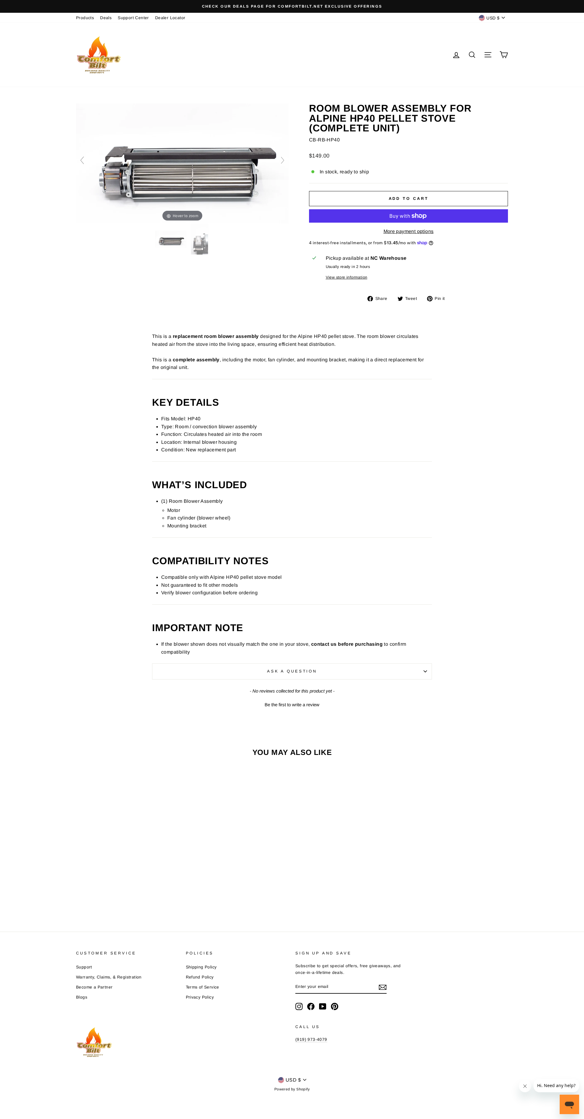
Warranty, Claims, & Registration (109, 977)
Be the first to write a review (292, 704)
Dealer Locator (170, 18)
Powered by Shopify (292, 1089)
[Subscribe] (383, 987)
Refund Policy (200, 977)
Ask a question (292, 671)
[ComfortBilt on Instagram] (299, 1006)
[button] (292, 704)
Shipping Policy (201, 967)
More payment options (409, 231)
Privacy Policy (200, 997)
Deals (106, 18)
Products (85, 18)
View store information (346, 277)
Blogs (81, 997)
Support (84, 967)
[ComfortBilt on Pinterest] (334, 1006)
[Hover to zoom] (182, 162)
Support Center (133, 18)
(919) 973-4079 (311, 1039)
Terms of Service (202, 987)
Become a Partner (94, 987)
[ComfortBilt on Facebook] (311, 1006)
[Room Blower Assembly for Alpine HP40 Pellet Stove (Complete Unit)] (171, 239)
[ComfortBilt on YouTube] (322, 1006)
